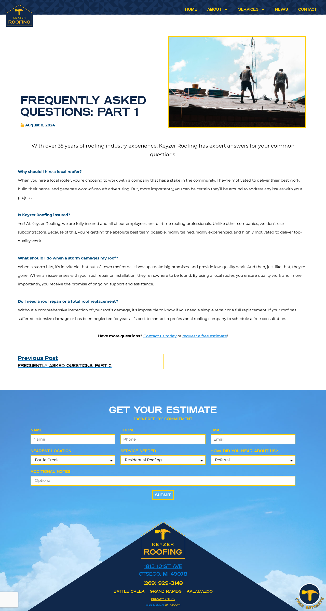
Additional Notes (51, 471)
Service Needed (138, 451)
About (214, 9)
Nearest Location (51, 451)
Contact (307, 9)
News (281, 9)
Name (36, 430)
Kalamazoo (200, 591)
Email (217, 430)
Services (248, 9)
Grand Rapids (166, 591)
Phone (127, 430)
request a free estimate (204, 335)
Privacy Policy (163, 599)
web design (154, 604)
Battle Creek (129, 591)
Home (191, 9)
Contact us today (159, 335)
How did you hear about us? (244, 451)
